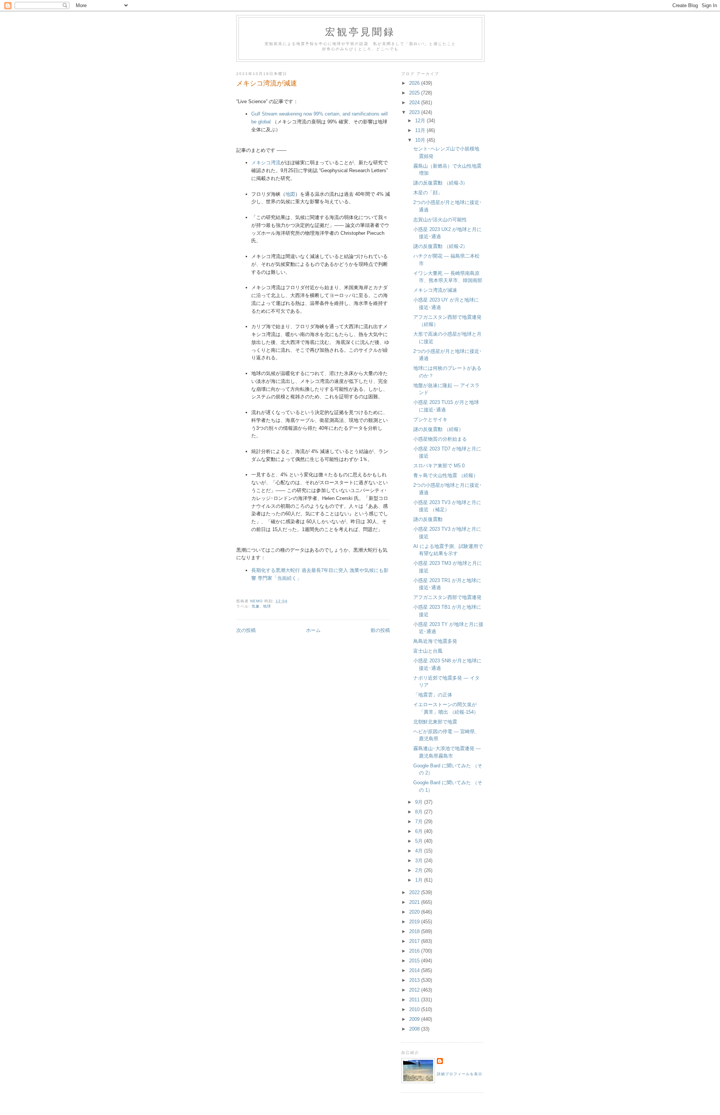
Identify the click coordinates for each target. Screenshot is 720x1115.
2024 (415, 102)
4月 (419, 851)
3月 (419, 860)
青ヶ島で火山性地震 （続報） (445, 475)
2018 (415, 931)
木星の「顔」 (427, 192)
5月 (419, 841)
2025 (415, 93)
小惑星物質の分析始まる (440, 439)
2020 (415, 912)
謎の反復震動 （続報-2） (440, 246)
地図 (290, 194)
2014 (415, 970)
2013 (415, 980)
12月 (421, 120)
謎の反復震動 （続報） (438, 429)
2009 (415, 1019)
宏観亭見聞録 (360, 31)
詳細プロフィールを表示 (459, 1074)
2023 (415, 112)
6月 (419, 831)
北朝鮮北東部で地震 (435, 722)
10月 (421, 140)
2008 (415, 1029)
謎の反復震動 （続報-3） (440, 183)
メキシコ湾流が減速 (435, 290)
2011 (415, 999)
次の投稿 (246, 630)
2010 (415, 1009)
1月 (419, 880)
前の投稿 (380, 630)
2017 (415, 941)
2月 (419, 870)
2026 (415, 83)
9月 (419, 802)
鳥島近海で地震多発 (435, 641)
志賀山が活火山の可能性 (440, 219)
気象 (256, 606)
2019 (415, 921)
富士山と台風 (427, 651)
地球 (267, 606)
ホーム (313, 630)
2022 (415, 892)
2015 (415, 960)
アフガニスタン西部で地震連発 (447, 597)
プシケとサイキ (430, 419)
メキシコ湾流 (265, 162)
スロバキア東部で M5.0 (439, 465)
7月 (419, 821)
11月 (421, 130)
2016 (415, 951)
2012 (415, 990)
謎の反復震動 (427, 519)
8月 (419, 812)
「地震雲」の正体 (432, 695)
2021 (415, 902)
